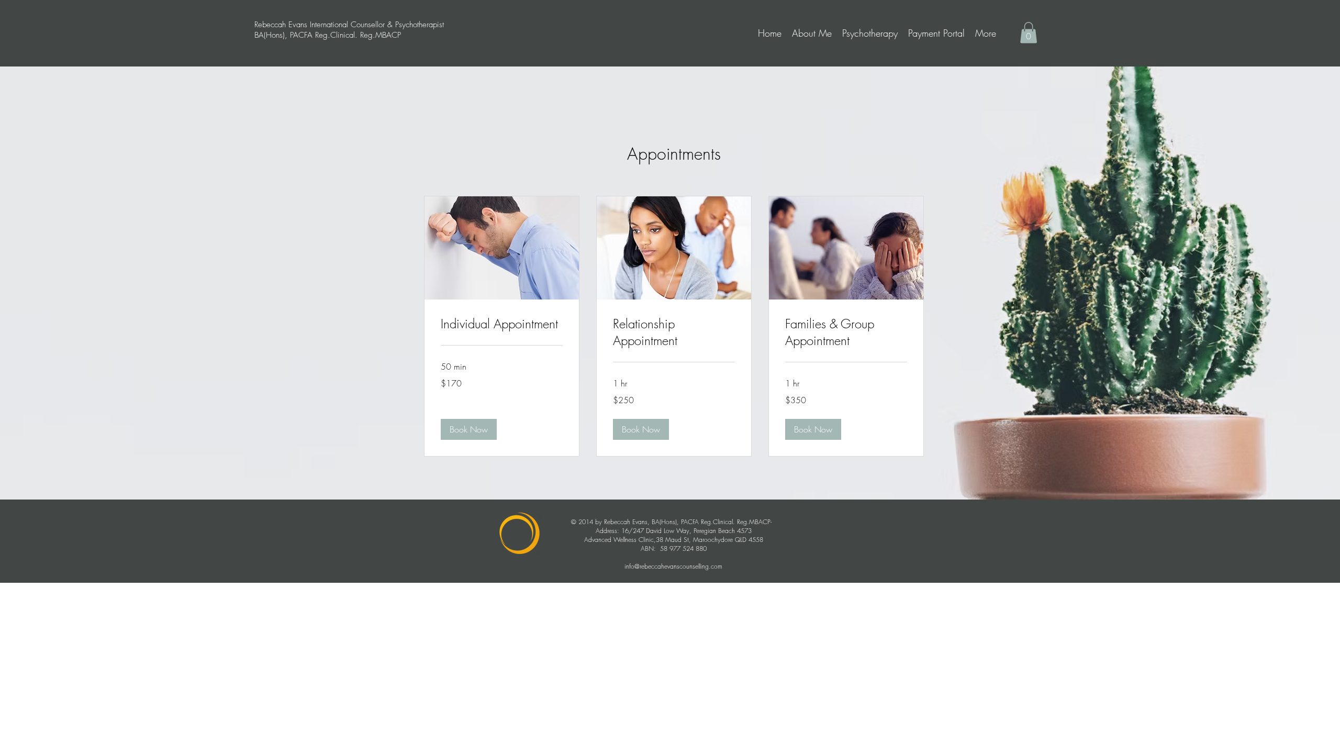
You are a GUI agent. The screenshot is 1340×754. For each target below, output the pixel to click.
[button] (1028, 32)
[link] (502, 324)
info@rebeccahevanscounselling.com (673, 566)
